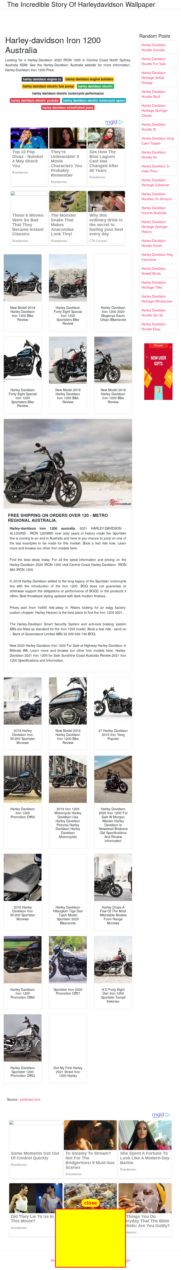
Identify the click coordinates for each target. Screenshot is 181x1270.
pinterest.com (30, 1099)
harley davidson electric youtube (35, 100)
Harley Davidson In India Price (155, 168)
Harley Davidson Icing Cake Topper (157, 140)
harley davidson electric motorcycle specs (94, 100)
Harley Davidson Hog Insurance (157, 257)
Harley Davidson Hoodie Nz (153, 154)
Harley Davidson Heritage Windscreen (157, 298)
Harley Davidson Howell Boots (153, 271)
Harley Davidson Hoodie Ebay (153, 326)
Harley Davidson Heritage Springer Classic (154, 110)
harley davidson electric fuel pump (48, 86)
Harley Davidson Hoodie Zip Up (153, 312)
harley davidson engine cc (42, 79)
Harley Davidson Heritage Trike (153, 285)
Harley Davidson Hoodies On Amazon (156, 196)
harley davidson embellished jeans (67, 107)
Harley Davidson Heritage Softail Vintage (153, 77)
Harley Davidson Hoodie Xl (153, 127)
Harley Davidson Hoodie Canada (153, 47)
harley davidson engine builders (89, 79)
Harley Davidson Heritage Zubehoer (155, 182)
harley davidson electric (95, 86)
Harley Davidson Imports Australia (154, 210)
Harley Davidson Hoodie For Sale (153, 61)
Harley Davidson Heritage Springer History (154, 226)
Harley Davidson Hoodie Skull (153, 94)
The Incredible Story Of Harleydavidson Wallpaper (81, 4)
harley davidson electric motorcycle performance (68, 93)
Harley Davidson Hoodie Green (153, 243)
